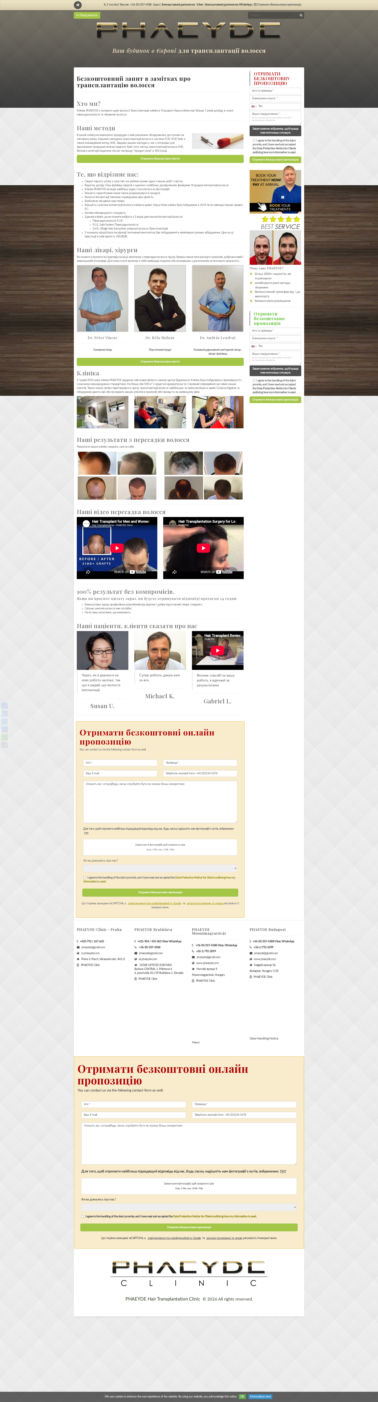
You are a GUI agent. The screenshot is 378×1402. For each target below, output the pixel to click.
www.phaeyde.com (207, 963)
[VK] (5, 745)
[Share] (5, 706)
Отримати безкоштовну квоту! (160, 158)
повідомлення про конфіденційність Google (154, 903)
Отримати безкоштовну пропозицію (275, 159)
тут (86, 832)
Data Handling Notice (264, 1038)
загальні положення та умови (205, 903)
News (196, 1042)
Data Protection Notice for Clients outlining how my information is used (214, 1216)
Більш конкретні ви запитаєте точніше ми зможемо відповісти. (272, 118)
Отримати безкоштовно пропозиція (275, 399)
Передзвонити (88, 15)
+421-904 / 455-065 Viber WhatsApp (159, 941)
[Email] (5, 729)
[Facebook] (5, 714)
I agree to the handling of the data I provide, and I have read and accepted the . (159, 879)
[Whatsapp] (5, 737)
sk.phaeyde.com (148, 959)
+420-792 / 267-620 (92, 941)
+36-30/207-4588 (141, 4)
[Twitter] (5, 721)
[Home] (78, 5)
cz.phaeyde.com (90, 953)
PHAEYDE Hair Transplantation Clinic (162, 1299)
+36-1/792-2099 (206, 951)
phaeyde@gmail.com (93, 947)
